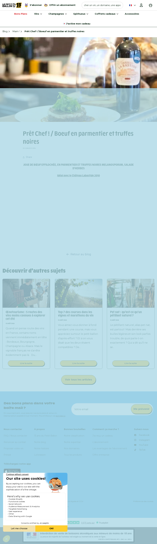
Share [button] (29, 157)
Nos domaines (71, 448)
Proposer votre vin (13, 448)
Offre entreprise (100, 454)
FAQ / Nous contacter (15, 435)
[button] (102, 5)
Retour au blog (81, 254)
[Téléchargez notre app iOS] (78, 471)
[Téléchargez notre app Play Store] (78, 479)
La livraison (40, 454)
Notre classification (74, 435)
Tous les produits (73, 454)
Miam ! (16, 31)
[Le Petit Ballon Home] (12, 5)
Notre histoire (41, 448)
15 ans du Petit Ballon (45, 435)
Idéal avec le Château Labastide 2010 (78, 175)
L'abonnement (100, 442)
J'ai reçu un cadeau (102, 435)
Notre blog (40, 442)
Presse (7, 454)
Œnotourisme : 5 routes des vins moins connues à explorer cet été (25, 315)
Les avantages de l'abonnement (109, 448)
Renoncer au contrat (15, 442)
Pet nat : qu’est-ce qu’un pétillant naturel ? (126, 313)
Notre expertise (72, 442)
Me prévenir (141, 409)
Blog (5, 31)
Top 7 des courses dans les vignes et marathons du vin (76, 313)
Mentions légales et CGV (72, 501)
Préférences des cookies (143, 501)
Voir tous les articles (78, 379)
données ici (60, 416)
